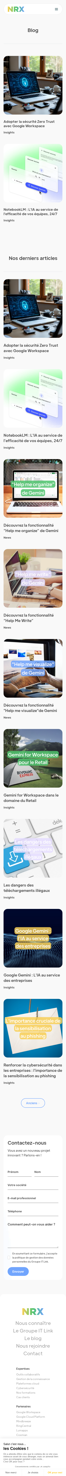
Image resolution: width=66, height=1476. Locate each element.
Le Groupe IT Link (33, 1330)
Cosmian (21, 1434)
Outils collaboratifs (28, 1374)
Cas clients (23, 1397)
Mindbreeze (23, 1421)
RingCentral (23, 1425)
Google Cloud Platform (30, 1416)
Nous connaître (33, 1323)
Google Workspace (28, 1412)
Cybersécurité (25, 1388)
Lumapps (22, 1430)
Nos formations (25, 1392)
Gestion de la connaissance (33, 1378)
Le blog (33, 1338)
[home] (16, 9)
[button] (56, 9)
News (7, 537)
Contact (33, 1353)
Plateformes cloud (27, 1383)
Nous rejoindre (33, 1346)
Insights (9, 132)
